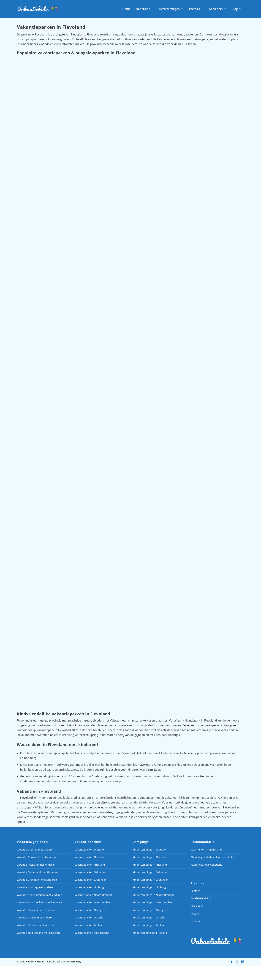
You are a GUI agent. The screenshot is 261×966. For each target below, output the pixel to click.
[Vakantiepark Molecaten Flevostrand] (125, 122)
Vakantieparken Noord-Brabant (93, 895)
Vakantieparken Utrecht (89, 917)
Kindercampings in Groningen (150, 880)
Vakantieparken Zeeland (89, 925)
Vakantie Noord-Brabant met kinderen (39, 895)
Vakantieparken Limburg (89, 887)
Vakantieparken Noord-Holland (93, 902)
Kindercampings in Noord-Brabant (153, 895)
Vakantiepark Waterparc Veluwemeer (48, 345)
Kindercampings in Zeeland (149, 925)
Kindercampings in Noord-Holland (153, 902)
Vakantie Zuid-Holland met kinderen (38, 932)
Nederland (143, 9)
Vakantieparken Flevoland (90, 857)
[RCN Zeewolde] (125, 609)
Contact (195, 891)
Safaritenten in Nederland (206, 849)
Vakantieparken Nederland (206, 864)
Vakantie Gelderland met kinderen (37, 872)
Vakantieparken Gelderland (91, 872)
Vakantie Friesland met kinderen (36, 864)
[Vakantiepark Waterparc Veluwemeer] (117, 280)
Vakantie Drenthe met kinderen (35, 849)
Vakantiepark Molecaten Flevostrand (48, 192)
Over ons (196, 921)
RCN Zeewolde (31, 679)
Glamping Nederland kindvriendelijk (212, 857)
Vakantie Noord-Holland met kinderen (39, 902)
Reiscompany (73, 961)
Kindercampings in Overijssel (150, 910)
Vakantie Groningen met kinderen (37, 880)
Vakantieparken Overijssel (90, 910)
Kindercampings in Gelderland (151, 872)
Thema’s (194, 9)
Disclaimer (197, 906)
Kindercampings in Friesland (150, 864)
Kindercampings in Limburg (149, 887)
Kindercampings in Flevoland (150, 857)
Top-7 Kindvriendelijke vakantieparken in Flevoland (59, 512)
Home (126, 9)
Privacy (195, 913)
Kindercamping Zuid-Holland (150, 932)
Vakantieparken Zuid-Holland (92, 932)
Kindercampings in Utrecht (149, 917)
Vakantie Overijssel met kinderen (36, 910)
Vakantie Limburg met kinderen (35, 887)
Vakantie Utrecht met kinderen (35, 917)
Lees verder (30, 208)
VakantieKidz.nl (35, 961)
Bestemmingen (169, 9)
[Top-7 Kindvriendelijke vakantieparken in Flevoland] (128, 439)
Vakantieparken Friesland (90, 864)
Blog (235, 9)
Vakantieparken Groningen (91, 880)
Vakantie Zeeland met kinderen (35, 925)
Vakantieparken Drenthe (89, 849)
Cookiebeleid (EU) (201, 898)
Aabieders (216, 9)
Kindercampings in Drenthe (149, 849)
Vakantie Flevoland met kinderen (36, 857)
